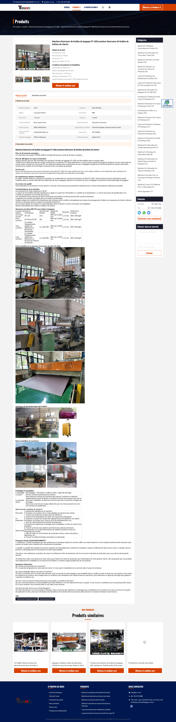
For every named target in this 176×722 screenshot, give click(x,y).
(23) (147, 91)
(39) (149, 139)
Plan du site (53, 707)
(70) (148, 47)
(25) (147, 77)
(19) (147, 169)
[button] (16, 646)
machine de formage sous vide (26, 599)
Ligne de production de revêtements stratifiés (96, 709)
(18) (148, 61)
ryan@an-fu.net (49, 2)
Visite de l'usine (54, 696)
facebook (131, 706)
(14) (149, 105)
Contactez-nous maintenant (149, 218)
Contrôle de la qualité (56, 700)
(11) (145, 191)
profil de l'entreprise (55, 692)
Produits (76, 7)
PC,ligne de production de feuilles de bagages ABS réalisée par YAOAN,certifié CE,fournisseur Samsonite (69, 664)
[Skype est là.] (139, 212)
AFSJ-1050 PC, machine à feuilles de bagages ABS (145, 664)
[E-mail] (148, 212)
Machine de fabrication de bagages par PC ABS (44, 27)
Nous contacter (54, 703)
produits (25, 27)
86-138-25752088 (64, 2)
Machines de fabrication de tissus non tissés (96, 696)
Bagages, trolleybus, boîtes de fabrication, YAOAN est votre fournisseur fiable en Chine (30, 664)
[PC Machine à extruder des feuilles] (107, 642)
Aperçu (66, 7)
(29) (147, 112)
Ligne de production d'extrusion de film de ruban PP (98, 713)
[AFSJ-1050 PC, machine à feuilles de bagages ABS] (145, 642)
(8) (147, 153)
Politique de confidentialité (58, 711)
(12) (149, 98)
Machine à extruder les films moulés (93, 700)
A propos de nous (90, 7)
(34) (148, 54)
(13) (149, 125)
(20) (146, 69)
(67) (149, 119)
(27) (147, 161)
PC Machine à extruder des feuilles (102, 663)
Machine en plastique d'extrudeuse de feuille (96, 692)
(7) (148, 146)
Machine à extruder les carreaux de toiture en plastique (96, 705)
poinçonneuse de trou (47, 599)
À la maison (17, 27)
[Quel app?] (144, 213)
